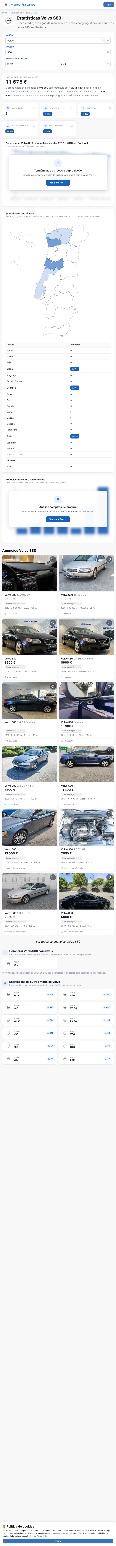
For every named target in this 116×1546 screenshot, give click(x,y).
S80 (35, 12)
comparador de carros (64, 973)
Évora (9, 394)
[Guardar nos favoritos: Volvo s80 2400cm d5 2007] (109, 877)
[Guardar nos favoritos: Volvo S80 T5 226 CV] (109, 559)
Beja (9, 362)
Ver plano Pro (56, 182)
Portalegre (12, 429)
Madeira (11, 423)
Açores (10, 350)
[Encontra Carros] (23, 4)
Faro (9, 400)
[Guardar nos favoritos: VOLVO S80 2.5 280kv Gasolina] (53, 814)
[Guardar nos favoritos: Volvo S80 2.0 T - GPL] (109, 814)
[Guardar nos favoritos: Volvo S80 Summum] (109, 687)
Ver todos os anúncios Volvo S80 (58, 941)
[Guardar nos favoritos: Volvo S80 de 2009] (53, 623)
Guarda (10, 406)
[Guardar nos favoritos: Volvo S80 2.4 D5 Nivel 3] (53, 750)
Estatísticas (16, 12)
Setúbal (10, 448)
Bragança (11, 375)
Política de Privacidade (37, 1536)
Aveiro (10, 356)
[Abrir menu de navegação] (6, 4)
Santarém (11, 442)
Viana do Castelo (15, 454)
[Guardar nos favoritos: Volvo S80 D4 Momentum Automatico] (109, 750)
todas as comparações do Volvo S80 (26, 973)
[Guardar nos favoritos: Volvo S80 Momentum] (53, 559)
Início (4, 12)
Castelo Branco (14, 381)
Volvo (27, 12)
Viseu (9, 466)
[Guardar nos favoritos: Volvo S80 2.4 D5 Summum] (109, 623)
